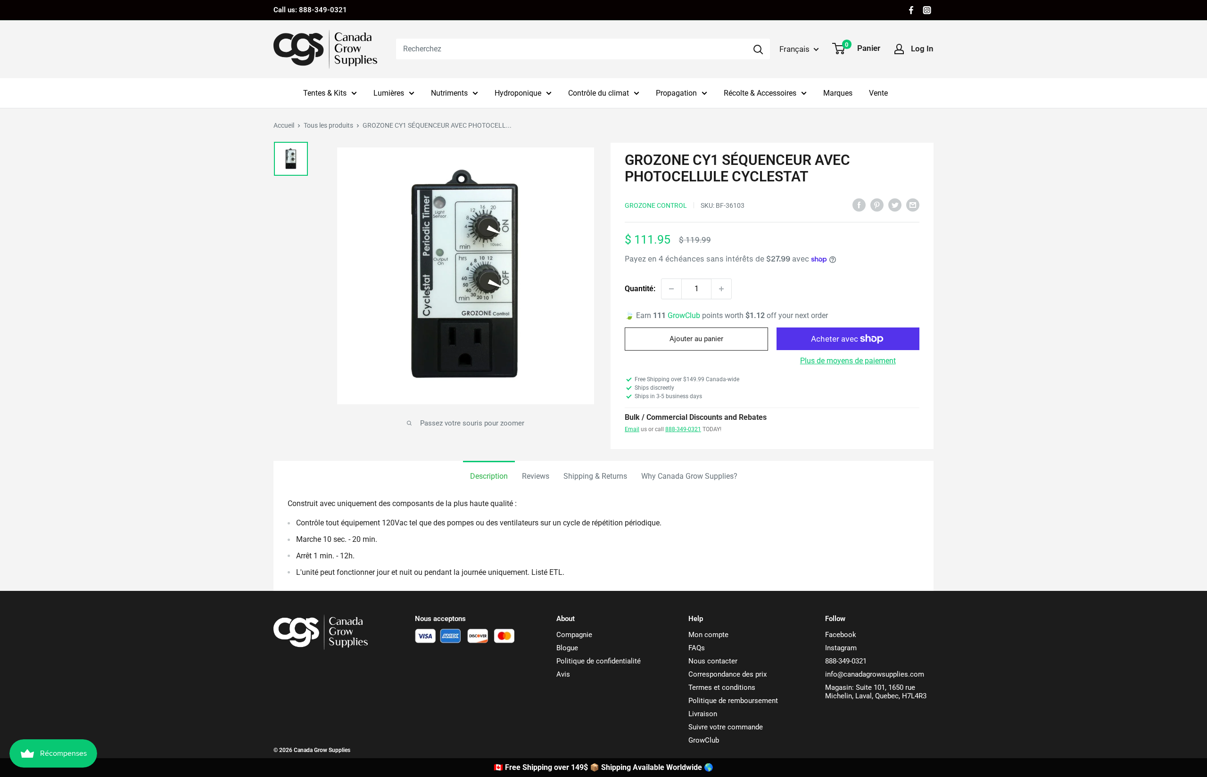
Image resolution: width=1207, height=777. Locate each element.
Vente (878, 93)
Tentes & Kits (325, 93)
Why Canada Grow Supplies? (689, 476)
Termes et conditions (721, 687)
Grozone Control (656, 205)
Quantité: (640, 288)
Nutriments (449, 93)
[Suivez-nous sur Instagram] (927, 10)
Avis (563, 674)
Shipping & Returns (595, 476)
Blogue (567, 648)
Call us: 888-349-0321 (310, 10)
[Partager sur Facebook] (859, 204)
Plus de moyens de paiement (848, 360)
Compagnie (574, 634)
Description (489, 476)
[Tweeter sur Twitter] (894, 204)
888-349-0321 (683, 429)
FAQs (696, 648)
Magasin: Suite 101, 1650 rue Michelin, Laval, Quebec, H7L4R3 (875, 691)
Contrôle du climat (598, 93)
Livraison (702, 714)
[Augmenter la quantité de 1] (721, 289)
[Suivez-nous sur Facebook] (911, 10)
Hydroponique (518, 93)
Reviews (535, 476)
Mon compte (708, 634)
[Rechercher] (758, 49)
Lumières (388, 93)
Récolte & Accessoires (760, 93)
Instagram (841, 648)
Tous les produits (328, 125)
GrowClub (685, 315)
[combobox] (571, 49)
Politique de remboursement (733, 700)
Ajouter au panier (696, 339)
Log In (922, 48)
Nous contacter (712, 661)
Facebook (840, 634)
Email (632, 429)
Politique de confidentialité (598, 661)
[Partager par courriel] (912, 204)
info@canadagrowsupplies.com (874, 674)
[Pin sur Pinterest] (877, 204)
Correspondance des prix (727, 674)
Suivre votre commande (725, 727)
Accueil (283, 125)
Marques (837, 93)
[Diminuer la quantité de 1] (671, 289)
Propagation (676, 93)
